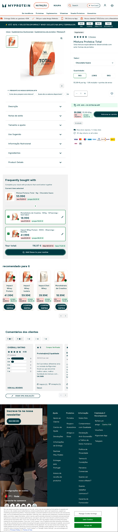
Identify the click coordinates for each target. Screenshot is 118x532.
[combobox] (84, 5)
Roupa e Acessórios (71, 425)
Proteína (70, 418)
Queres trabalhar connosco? (83, 489)
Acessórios (91, 13)
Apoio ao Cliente (57, 420)
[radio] (80, 75)
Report (39, 388)
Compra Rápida (10, 306)
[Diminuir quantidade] (76, 93)
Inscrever (14, 421)
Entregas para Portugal (57, 464)
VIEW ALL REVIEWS (15, 388)
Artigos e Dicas (70, 434)
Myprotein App (101, 436)
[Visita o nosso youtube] (23, 506)
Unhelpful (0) (56, 384)
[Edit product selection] (62, 217)
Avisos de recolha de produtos (57, 477)
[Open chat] (34, 506)
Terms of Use (27, 530)
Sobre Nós (83, 418)
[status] (80, 93)
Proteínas (40, 13)
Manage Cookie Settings (88, 514)
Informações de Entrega (58, 444)
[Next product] (65, 316)
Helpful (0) (43, 384)
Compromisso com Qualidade (85, 425)
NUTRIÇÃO (41, 5)
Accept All (88, 525)
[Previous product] (61, 316)
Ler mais (40, 376)
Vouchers (99, 430)
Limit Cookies (88, 519)
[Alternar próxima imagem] (62, 86)
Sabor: (77, 58)
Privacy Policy (15, 530)
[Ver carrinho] (112, 5)
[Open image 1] (12, 42)
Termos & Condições (83, 460)
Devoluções (58, 436)
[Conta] (105, 5)
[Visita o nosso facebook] (12, 506)
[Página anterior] (61, 395)
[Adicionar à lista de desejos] (112, 93)
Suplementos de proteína (45, 32)
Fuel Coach (95, 5)
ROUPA (57, 5)
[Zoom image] (61, 38)
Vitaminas (64, 13)
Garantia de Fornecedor (83, 501)
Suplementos (51, 13)
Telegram (98, 441)
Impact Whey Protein (9, 288)
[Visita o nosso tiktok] (18, 506)
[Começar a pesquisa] (69, 5)
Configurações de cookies (16, 491)
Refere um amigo (103, 422)
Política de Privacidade (83, 451)
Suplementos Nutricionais (22, 32)
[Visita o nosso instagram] (7, 506)
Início (8, 32)
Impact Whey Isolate (27, 288)
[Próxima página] (65, 395)
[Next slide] (67, 295)
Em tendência (27, 13)
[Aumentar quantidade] (84, 93)
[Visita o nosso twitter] (29, 506)
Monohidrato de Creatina (61, 287)
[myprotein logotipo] (16, 5)
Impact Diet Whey (44, 287)
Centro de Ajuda (57, 429)
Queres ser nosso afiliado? (85, 479)
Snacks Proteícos (78, 13)
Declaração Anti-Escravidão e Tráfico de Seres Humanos (85, 438)
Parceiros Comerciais (83, 469)
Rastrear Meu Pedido (58, 453)
